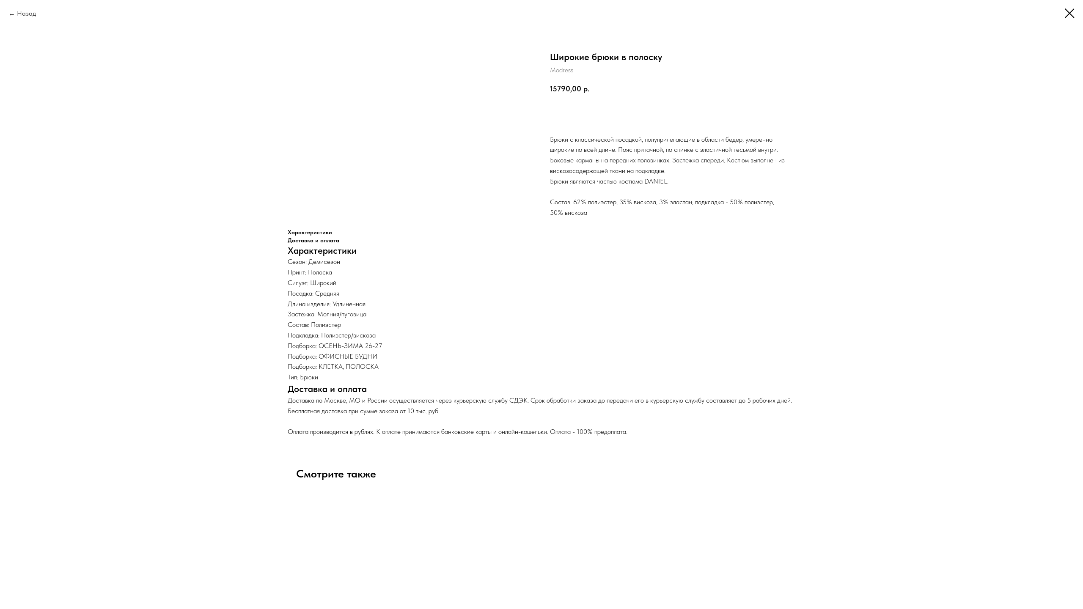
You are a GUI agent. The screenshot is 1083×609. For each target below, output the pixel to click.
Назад (26, 13)
